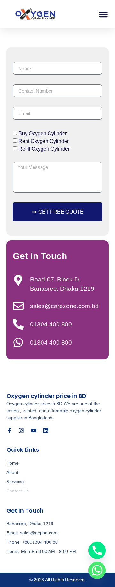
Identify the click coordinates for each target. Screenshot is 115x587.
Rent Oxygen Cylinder (44, 141)
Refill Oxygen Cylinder (44, 149)
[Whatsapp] (97, 570)
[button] (103, 14)
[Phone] (97, 550)
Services (15, 481)
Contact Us (17, 490)
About (12, 472)
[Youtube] (33, 430)
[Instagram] (21, 430)
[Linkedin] (46, 430)
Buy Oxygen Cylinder (43, 133)
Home (12, 462)
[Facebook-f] (9, 430)
